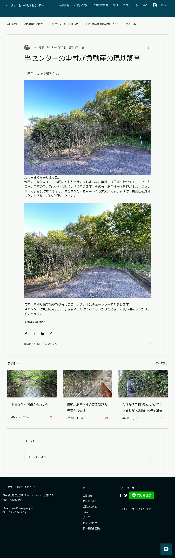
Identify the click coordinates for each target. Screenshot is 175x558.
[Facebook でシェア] (26, 333)
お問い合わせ (90, 523)
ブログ (86, 517)
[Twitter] (126, 495)
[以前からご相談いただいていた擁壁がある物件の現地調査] (143, 383)
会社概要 (87, 495)
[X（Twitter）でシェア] (34, 333)
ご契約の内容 (90, 506)
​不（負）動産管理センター (24, 5)
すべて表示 (162, 363)
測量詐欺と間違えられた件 (29, 404)
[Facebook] (120, 495)
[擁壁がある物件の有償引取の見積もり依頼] (87, 383)
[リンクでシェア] (51, 333)
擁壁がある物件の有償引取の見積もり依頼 (87, 407)
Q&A (85, 512)
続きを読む (131, 24)
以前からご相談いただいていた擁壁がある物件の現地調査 (142, 407)
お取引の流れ (90, 501)
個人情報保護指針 (92, 528)
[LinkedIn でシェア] (42, 333)
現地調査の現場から (34, 24)
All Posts (12, 24)
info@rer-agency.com (24, 508)
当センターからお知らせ (65, 24)
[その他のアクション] (149, 47)
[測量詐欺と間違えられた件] (32, 383)
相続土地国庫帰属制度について (102, 24)
